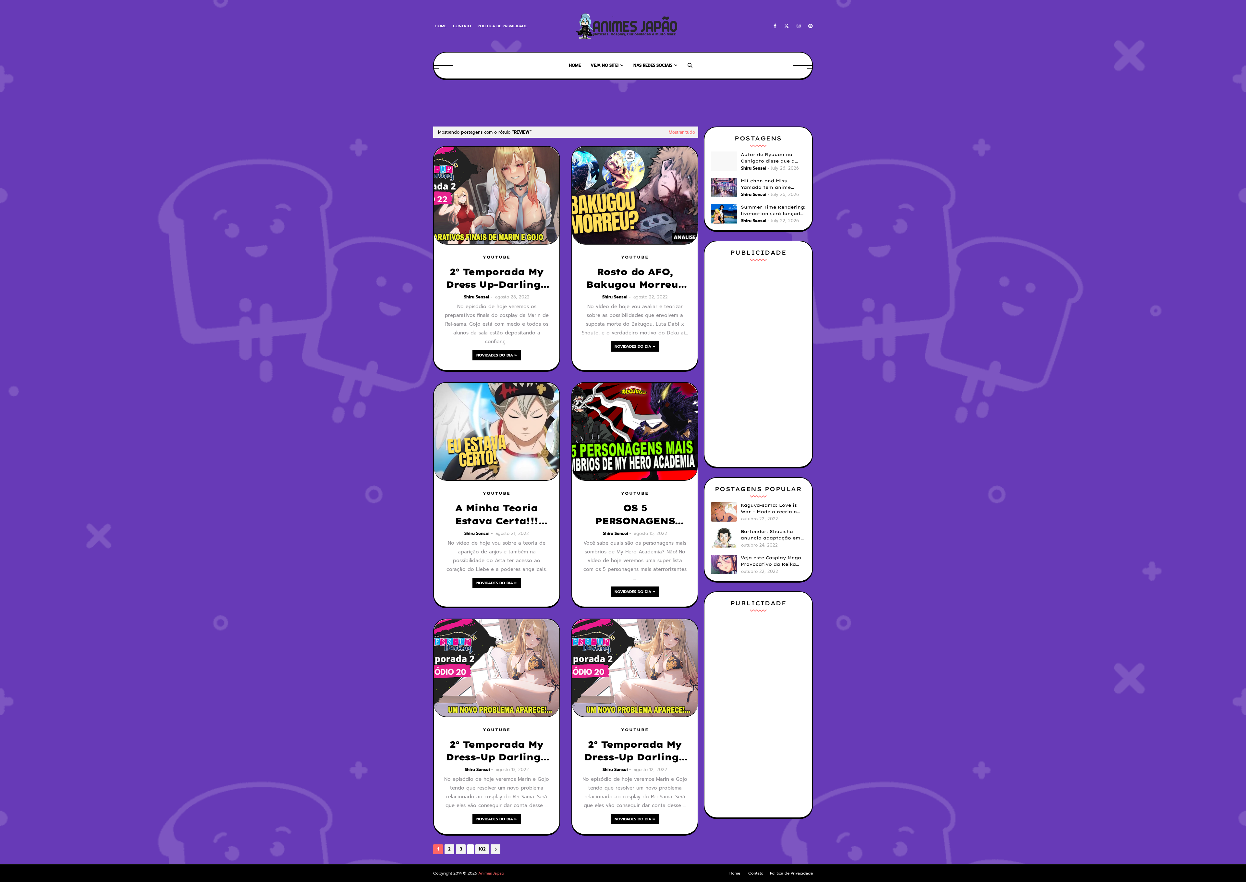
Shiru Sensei (476, 297)
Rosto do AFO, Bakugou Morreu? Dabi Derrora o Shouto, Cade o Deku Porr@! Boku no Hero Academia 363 (635, 278)
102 (482, 849)
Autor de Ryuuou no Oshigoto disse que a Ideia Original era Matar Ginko (772, 158)
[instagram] (798, 26)
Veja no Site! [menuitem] (604, 65)
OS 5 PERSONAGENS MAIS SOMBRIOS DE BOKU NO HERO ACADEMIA (634, 514)
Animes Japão (491, 873)
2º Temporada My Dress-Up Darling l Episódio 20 (497, 751)
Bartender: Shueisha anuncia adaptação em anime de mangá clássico (770, 535)
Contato (462, 26)
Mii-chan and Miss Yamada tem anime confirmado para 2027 (769, 184)
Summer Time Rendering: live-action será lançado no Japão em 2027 (773, 210)
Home (440, 26)
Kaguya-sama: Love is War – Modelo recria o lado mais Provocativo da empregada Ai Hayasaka (770, 508)
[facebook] (775, 26)
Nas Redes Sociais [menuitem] (652, 65)
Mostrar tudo (682, 132)
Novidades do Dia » (496, 355)
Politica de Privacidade (502, 26)
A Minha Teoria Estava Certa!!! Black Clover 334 (497, 514)
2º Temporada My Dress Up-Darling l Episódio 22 (497, 278)
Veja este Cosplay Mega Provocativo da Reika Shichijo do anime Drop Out (771, 561)
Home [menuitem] (575, 65)
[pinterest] (809, 26)
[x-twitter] (786, 26)
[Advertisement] (551, 102)
